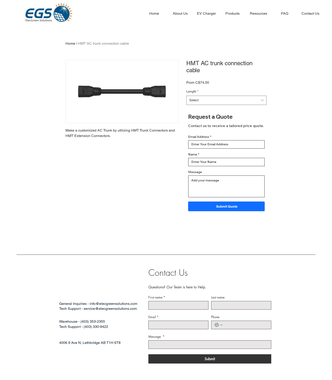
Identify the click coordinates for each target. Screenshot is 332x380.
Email (153, 317)
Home (70, 43)
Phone (215, 317)
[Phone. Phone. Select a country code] (218, 325)
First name (156, 297)
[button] (206, 13)
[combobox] (226, 100)
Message (195, 172)
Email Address (198, 136)
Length (192, 91)
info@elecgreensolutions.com (113, 303)
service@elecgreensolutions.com (110, 308)
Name (192, 154)
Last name (217, 297)
